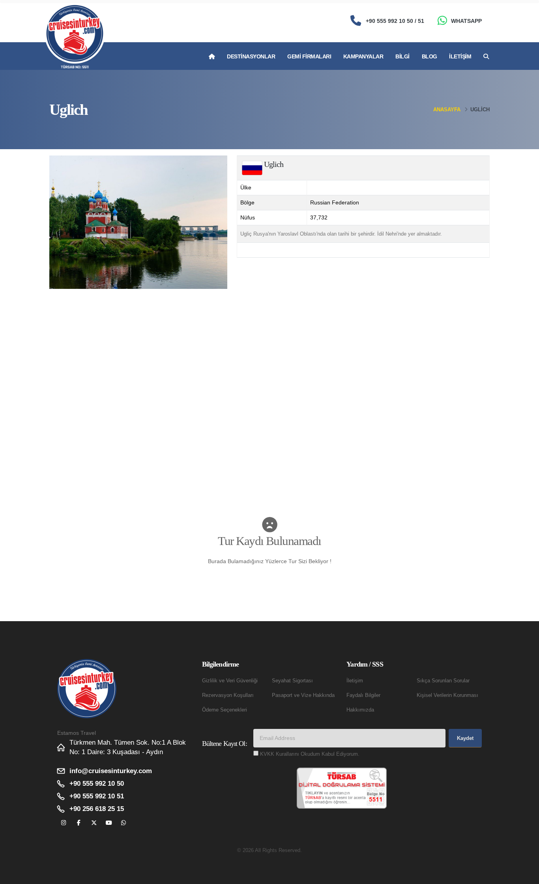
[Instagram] (63, 823)
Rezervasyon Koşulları (228, 695)
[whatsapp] (123, 823)
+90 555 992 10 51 (96, 796)
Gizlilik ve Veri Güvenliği (230, 681)
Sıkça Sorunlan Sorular (443, 681)
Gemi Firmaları (309, 56)
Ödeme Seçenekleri (224, 710)
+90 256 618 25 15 (96, 809)
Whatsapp (466, 21)
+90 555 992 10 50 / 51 (395, 21)
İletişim (460, 56)
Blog (429, 56)
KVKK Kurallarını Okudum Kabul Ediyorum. (309, 754)
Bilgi (402, 56)
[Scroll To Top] (525, 875)
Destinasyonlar (251, 56)
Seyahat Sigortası (292, 681)
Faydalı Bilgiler (363, 695)
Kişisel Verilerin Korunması (447, 695)
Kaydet (465, 738)
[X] (93, 823)
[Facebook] (78, 823)
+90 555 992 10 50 (96, 783)
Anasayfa (446, 109)
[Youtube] (108, 823)
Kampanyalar (363, 56)
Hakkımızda (360, 710)
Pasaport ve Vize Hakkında (303, 695)
